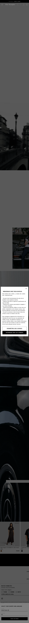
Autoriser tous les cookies (14, 332)
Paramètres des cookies (14, 328)
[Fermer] (26, 288)
